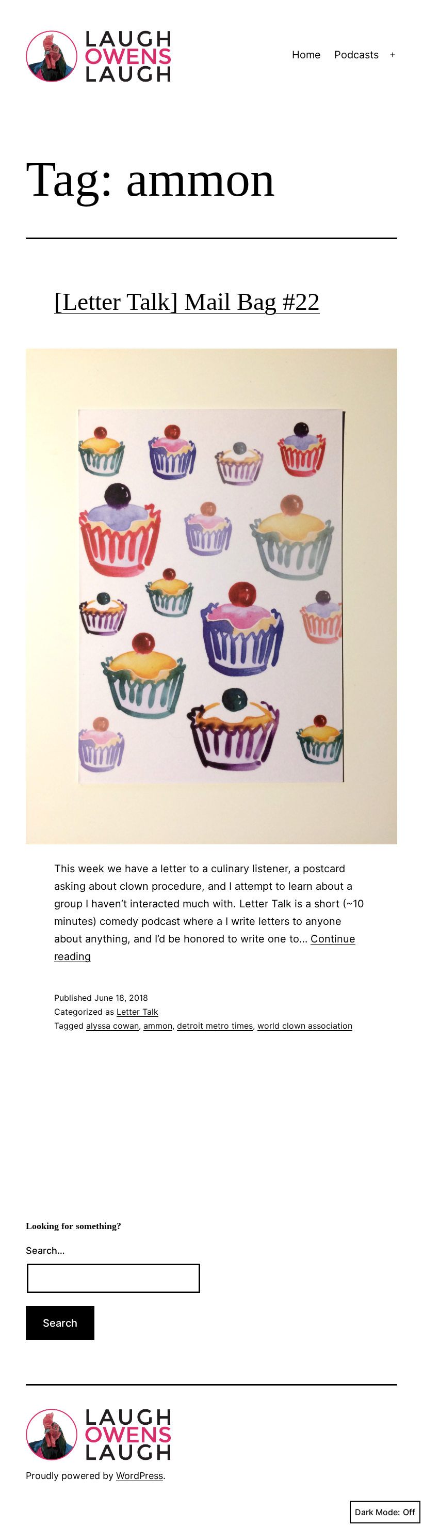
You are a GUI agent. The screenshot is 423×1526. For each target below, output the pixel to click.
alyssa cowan (112, 1025)
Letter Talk (137, 1011)
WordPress (139, 1475)
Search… (45, 1250)
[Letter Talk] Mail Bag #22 (187, 301)
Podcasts (356, 55)
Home (306, 55)
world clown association (304, 1025)
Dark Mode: (377, 1512)
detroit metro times (215, 1025)
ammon (157, 1025)
